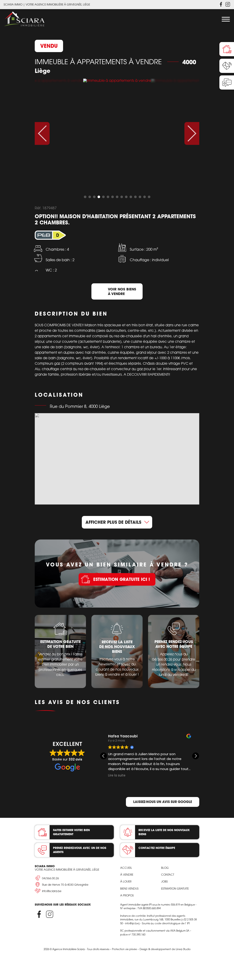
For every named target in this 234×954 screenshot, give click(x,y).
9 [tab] (121, 197)
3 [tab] (94, 197)
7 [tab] (112, 197)
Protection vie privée (124, 949)
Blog (165, 867)
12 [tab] (135, 197)
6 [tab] (108, 197)
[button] (195, 755)
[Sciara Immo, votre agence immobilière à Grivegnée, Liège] (24, 19)
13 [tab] (140, 197)
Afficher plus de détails (113, 522)
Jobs (164, 881)
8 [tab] (117, 197)
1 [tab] (85, 197)
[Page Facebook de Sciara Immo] (220, 4)
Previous (42, 133)
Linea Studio (183, 949)
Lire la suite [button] (116, 775)
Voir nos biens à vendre (122, 291)
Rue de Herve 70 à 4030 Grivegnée (65, 884)
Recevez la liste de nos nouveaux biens (164, 832)
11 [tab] (130, 197)
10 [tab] (126, 197)
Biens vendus (129, 888)
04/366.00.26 (50, 878)
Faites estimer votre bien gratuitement (71, 832)
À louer (125, 881)
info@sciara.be (51, 891)
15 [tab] (149, 197)
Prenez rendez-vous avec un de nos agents (79, 850)
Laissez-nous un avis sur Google (162, 802)
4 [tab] (98, 197)
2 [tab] (89, 197)
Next (191, 133)
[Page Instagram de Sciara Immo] (227, 4)
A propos (127, 895)
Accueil (126, 867)
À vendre (126, 874)
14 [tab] (144, 197)
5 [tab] (103, 197)
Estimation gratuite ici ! (121, 579)
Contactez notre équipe (156, 848)
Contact (167, 874)
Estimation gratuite (175, 888)
